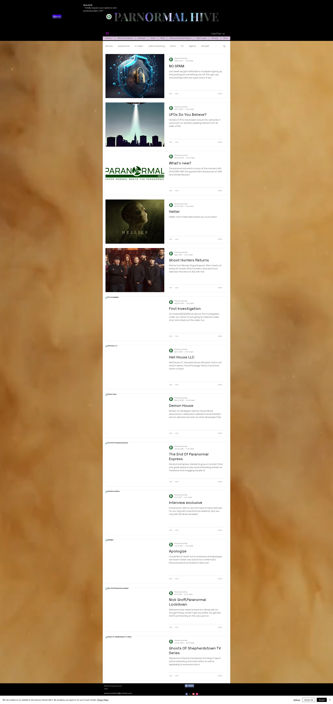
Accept (322, 700)
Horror (173, 46)
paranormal (123, 46)
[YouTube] (193, 694)
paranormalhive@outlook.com (118, 693)
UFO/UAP (205, 46)
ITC (182, 46)
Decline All (308, 700)
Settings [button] (296, 700)
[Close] (329, 700)
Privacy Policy (102, 700)
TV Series (139, 46)
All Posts (109, 46)
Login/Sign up (218, 33)
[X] (190, 694)
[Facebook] (186, 694)
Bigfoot (192, 46)
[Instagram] (197, 694)
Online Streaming (156, 46)
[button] (224, 46)
